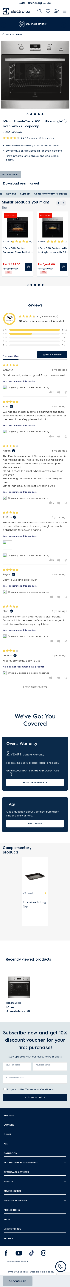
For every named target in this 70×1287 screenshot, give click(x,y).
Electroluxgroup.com (18, 1260)
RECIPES (8, 1238)
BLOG (7, 1219)
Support (25, 193)
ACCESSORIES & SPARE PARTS (21, 1162)
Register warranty (35, 782)
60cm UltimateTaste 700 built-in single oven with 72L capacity (19, 1009)
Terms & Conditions (17, 1271)
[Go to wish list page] (48, 11)
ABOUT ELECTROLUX (15, 1200)
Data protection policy (42, 1271)
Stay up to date (35, 1097)
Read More (35, 823)
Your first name (13, 1064)
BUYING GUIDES (12, 1191)
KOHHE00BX (44, 241)
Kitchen (9, 1115)
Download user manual (21, 183)
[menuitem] (16, 11)
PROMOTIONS (12, 1210)
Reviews (11, 193)
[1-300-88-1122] (60, 1266)
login (41, 762)
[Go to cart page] (56, 11)
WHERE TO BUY (12, 1228)
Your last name (43, 1064)
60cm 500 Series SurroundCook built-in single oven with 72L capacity (17, 250)
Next (64, 24)
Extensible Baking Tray (34, 904)
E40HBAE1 (28, 893)
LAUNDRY (9, 1124)
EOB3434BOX (13, 1003)
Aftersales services (16, 1172)
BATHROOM (10, 1153)
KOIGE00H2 (8, 241)
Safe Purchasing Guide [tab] (35, 3)
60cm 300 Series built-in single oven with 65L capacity (52, 250)
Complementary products (50, 193)
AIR (5, 1143)
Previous (3, 24)
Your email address (15, 1077)
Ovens (14, 34)
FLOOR (8, 1134)
